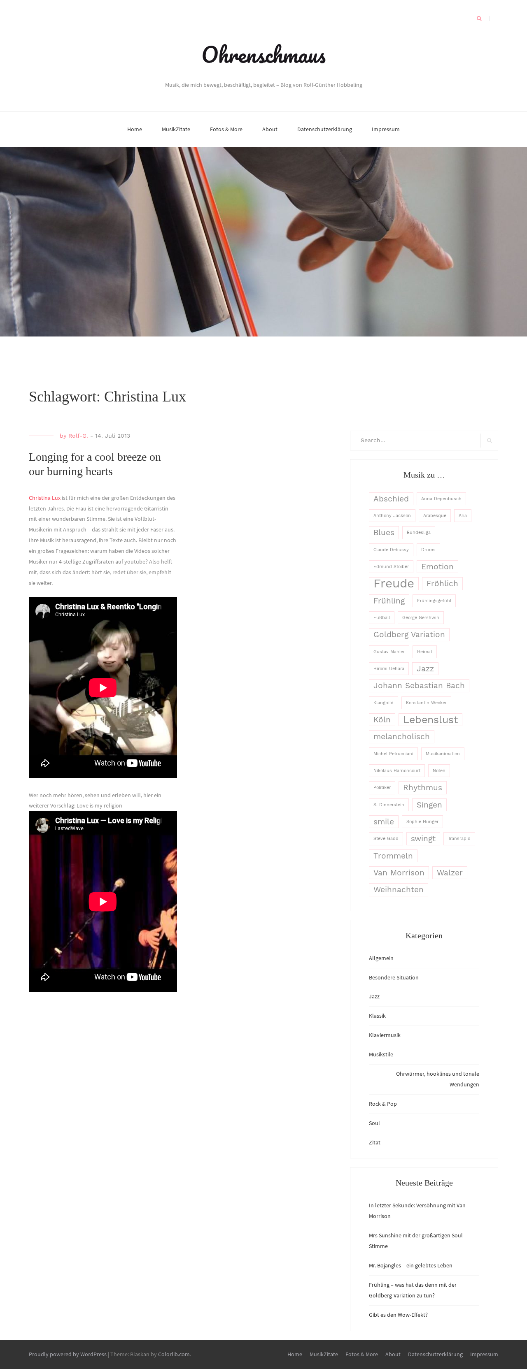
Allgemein (381, 958)
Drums (428, 549)
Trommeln (393, 856)
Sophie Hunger (422, 821)
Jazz (425, 668)
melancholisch (401, 736)
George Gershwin (420, 617)
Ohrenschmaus (263, 54)
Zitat (374, 1142)
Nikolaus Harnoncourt (396, 770)
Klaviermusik (385, 1035)
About (269, 129)
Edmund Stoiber (391, 566)
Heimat (424, 651)
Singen (429, 805)
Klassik (377, 1015)
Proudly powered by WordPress (68, 1354)
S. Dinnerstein (388, 804)
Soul (374, 1123)
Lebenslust (430, 720)
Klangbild (383, 702)
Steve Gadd (386, 838)
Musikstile (381, 1054)
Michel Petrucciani (393, 753)
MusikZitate (176, 129)
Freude (393, 583)
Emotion (437, 566)
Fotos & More (226, 129)
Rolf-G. (78, 435)
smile (383, 821)
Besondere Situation (394, 977)
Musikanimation (443, 753)
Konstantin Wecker (426, 702)
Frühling (389, 601)
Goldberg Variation (409, 634)
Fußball (381, 617)
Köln (382, 719)
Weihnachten (398, 889)
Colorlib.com (174, 1354)
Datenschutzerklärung (324, 129)
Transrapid (459, 838)
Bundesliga (419, 532)
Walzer (450, 872)
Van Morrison (398, 872)
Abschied (391, 499)
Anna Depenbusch (441, 498)
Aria (463, 515)
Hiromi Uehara (388, 668)
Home (134, 129)
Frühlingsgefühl (434, 600)
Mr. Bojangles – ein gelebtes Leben (410, 1265)
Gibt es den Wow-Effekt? (398, 1314)
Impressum (386, 129)
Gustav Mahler (389, 651)
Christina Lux (45, 497)
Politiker (382, 787)
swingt (423, 838)
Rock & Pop (383, 1103)
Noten (439, 770)
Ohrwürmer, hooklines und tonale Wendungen (437, 1079)
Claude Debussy (391, 549)
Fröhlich (442, 583)
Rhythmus (422, 787)
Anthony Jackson (392, 515)
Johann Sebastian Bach (419, 685)
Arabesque (434, 515)
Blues (383, 532)
